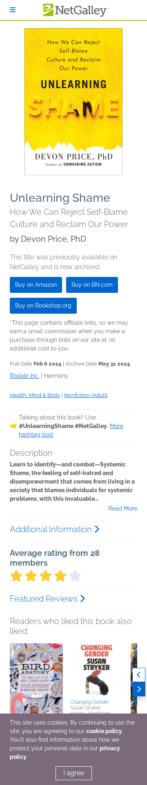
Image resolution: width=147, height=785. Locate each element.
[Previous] (138, 675)
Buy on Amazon (36, 284)
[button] (36, 686)
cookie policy (104, 731)
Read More (122, 508)
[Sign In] (12, 10)
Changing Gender (89, 702)
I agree (73, 773)
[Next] (138, 689)
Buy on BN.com (92, 284)
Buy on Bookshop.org (43, 305)
